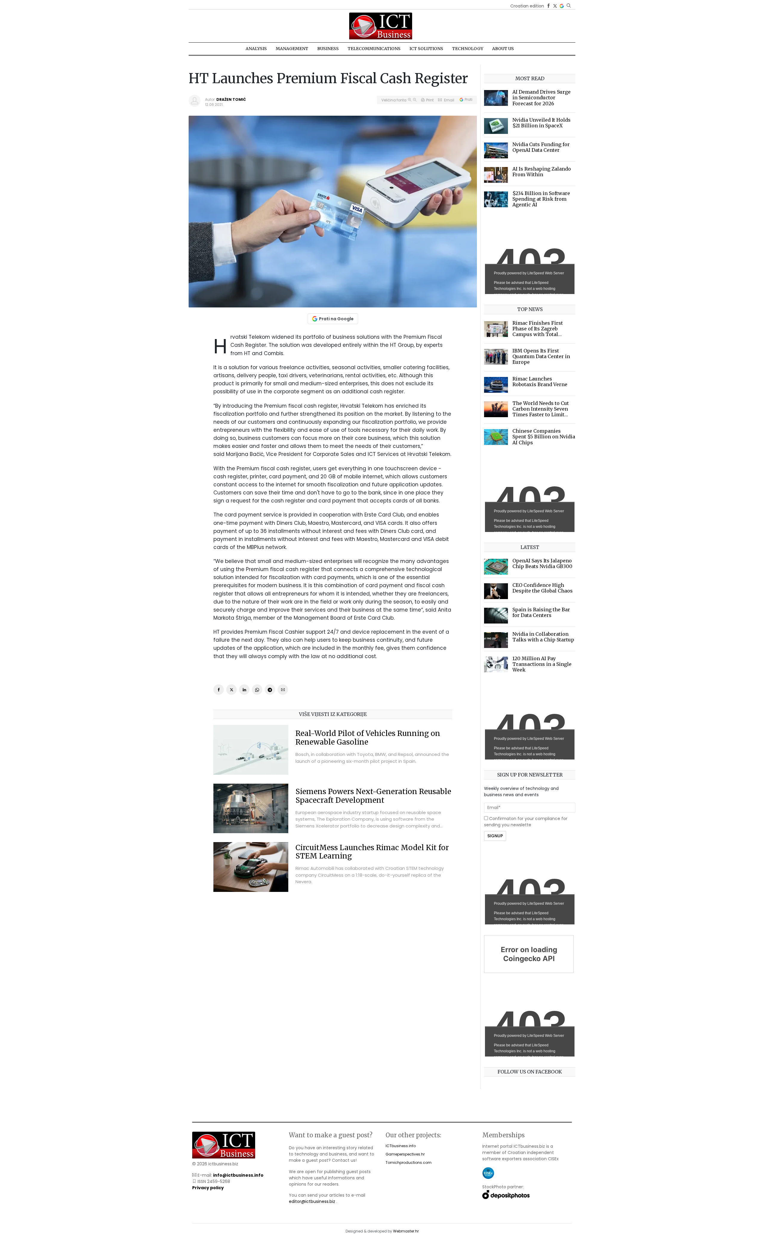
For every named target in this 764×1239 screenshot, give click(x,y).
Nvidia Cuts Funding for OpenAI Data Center (541, 147)
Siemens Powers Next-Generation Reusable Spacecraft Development (373, 796)
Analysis (256, 48)
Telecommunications (374, 48)
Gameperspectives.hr (405, 1154)
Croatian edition (527, 6)
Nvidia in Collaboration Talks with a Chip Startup (543, 637)
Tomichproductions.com (409, 1162)
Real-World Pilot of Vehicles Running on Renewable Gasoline (367, 738)
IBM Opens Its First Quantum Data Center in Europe (541, 356)
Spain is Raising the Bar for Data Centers (541, 612)
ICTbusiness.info (401, 1145)
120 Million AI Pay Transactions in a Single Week (542, 664)
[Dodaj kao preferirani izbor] (562, 6)
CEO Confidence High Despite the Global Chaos (542, 588)
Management (292, 48)
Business (328, 48)
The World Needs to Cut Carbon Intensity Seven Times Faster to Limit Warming (540, 411)
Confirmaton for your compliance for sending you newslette (525, 822)
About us (503, 48)
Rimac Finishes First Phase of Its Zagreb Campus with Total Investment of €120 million (537, 334)
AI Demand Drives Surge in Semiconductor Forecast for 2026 (541, 97)
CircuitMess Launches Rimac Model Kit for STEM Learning (372, 852)
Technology (467, 48)
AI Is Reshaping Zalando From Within (541, 171)
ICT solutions (426, 48)
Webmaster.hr (406, 1231)
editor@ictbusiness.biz (312, 1201)
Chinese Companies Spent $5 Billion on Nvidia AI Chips (543, 436)
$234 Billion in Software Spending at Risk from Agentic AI (541, 199)
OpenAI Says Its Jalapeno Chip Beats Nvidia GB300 (542, 563)
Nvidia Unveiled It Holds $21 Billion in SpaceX (541, 123)
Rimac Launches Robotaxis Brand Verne (539, 381)
